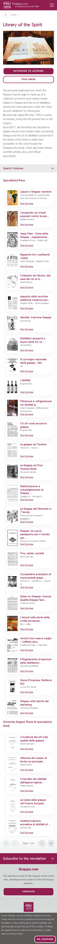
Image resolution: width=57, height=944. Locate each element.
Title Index (28, 79)
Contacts (28, 892)
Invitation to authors (29, 71)
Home (14, 15)
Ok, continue (45, 939)
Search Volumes (13, 168)
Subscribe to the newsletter (24, 858)
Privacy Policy (16, 934)
